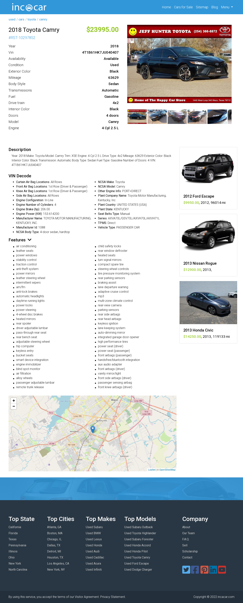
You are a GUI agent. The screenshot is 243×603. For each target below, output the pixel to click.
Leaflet (151, 469)
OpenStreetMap (167, 469)
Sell (184, 545)
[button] (92, 429)
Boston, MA (54, 533)
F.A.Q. (185, 539)
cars (21, 19)
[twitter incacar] (186, 572)
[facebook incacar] (195, 572)
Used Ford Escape (136, 563)
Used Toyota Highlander (140, 533)
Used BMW (93, 533)
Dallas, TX (53, 545)
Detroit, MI (54, 551)
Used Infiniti (94, 569)
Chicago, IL (54, 539)
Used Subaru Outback (138, 527)
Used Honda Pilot (136, 551)
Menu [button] (225, 7)
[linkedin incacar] (213, 572)
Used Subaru (94, 527)
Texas (13, 539)
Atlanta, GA (54, 527)
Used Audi (92, 551)
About (186, 527)
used (12, 19)
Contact (187, 557)
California (15, 527)
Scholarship (190, 551)
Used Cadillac (95, 557)
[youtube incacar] (222, 572)
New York (15, 563)
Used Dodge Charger (138, 569)
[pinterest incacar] (204, 572)
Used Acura (93, 563)
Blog (214, 7)
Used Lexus (94, 539)
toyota (32, 19)
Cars (183, 7)
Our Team (188, 533)
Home (167, 7)
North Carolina (18, 569)
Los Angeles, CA (58, 563)
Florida (13, 533)
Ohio (12, 557)
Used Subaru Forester (138, 539)
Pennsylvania (17, 545)
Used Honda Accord (137, 545)
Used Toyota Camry (137, 557)
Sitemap (202, 7)
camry (43, 19)
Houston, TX (55, 557)
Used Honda (94, 545)
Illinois (13, 551)
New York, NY (56, 569)
